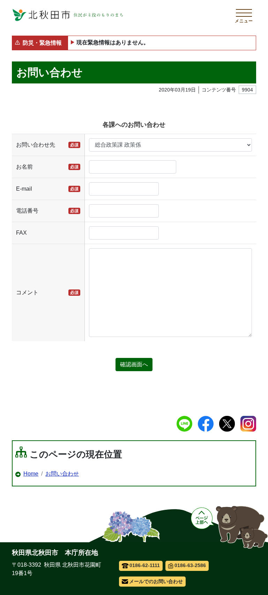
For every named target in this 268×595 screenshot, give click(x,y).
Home (30, 474)
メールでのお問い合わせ (156, 581)
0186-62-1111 (144, 565)
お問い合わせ (62, 474)
